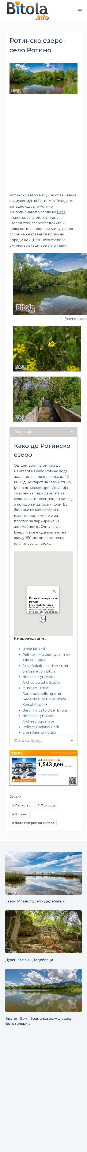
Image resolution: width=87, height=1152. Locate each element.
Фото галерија (28, 740)
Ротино (19, 814)
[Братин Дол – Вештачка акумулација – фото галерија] (43, 990)
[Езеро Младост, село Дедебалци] (43, 873)
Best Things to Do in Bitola (44, 710)
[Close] (54, 591)
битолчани (57, 245)
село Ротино (42, 206)
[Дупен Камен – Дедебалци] (43, 931)
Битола (48, 465)
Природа (46, 805)
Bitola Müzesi (33, 649)
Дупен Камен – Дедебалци (29, 960)
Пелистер (21, 805)
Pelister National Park (40, 727)
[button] (43, 619)
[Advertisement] (43, 144)
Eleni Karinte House (39, 733)
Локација (23, 431)
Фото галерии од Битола (33, 823)
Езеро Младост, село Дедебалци (35, 901)
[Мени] (80, 10)
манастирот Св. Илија (49, 488)
